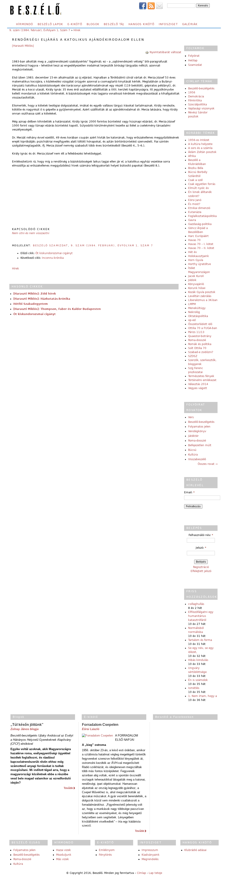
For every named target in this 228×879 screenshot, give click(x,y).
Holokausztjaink (198, 256)
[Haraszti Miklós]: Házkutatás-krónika (41, 298)
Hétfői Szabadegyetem (30, 303)
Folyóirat (194, 55)
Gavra (192, 220)
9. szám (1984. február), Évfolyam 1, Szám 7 (39, 30)
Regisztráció (201, 567)
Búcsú (192, 450)
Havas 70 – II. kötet (201, 248)
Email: (189, 492)
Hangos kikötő (141, 24)
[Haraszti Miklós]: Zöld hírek (34, 293)
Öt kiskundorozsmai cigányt (54, 253)
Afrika (192, 156)
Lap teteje (155, 873)
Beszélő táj (114, 24)
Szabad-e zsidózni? (200, 352)
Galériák (190, 24)
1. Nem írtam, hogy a (202, 696)
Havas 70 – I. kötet (200, 244)
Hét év (192, 252)
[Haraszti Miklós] (23, 45)
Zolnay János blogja (24, 729)
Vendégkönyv (197, 431)
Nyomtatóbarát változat (165, 52)
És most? (194, 204)
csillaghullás (196, 604)
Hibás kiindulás (198, 660)
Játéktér (193, 435)
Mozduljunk (63, 854)
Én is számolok (198, 680)
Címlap (141, 873)
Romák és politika (199, 344)
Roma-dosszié (197, 340)
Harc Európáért (198, 236)
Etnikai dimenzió (199, 208)
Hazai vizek (63, 850)
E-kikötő (74, 24)
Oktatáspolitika (198, 316)
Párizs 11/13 (196, 332)
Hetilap (192, 60)
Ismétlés (193, 688)
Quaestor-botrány (199, 336)
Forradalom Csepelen (100, 724)
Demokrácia (196, 96)
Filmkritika (195, 100)
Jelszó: (201, 547)
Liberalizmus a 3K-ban (203, 300)
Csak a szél (195, 180)
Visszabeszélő (197, 459)
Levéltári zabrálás (199, 296)
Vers (191, 417)
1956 (191, 92)
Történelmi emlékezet (202, 380)
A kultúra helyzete (200, 144)
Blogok (93, 24)
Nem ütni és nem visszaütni (30, 233)
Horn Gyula (195, 260)
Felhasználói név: (201, 535)
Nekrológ (194, 312)
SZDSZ (192, 356)
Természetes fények (201, 376)
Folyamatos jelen (199, 426)
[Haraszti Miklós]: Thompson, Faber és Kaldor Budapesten (57, 309)
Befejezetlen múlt (199, 445)
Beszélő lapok (50, 24)
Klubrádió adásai (195, 850)
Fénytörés (105, 854)
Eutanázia (194, 212)
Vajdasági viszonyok (201, 108)
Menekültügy (197, 308)
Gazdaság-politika (200, 224)
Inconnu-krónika (53, 257)
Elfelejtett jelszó (201, 571)
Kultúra (193, 454)
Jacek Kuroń (196, 276)
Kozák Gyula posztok (201, 292)
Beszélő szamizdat (50, 245)
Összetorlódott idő (200, 324)
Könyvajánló (196, 284)
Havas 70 (194, 240)
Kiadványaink (150, 854)
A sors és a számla (200, 148)
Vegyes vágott (197, 388)
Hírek (76, 30)
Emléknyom (107, 850)
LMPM (192, 304)
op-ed (192, 320)
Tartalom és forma (200, 640)
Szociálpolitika (197, 104)
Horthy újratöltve (199, 264)
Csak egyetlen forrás (201, 184)
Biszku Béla (195, 168)
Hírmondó (24, 24)
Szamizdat (195, 64)
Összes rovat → (208, 464)
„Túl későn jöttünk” (26, 724)
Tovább (68, 788)
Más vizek (62, 859)
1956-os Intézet (198, 140)
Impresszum (150, 850)
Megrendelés (150, 859)
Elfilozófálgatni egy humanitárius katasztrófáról (200, 616)
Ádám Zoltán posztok (202, 152)
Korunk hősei (196, 288)
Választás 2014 (198, 384)
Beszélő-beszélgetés (201, 88)
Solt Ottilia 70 (197, 348)
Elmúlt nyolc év (198, 188)
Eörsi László (90, 729)
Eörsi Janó (194, 200)
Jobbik (192, 280)
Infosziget (168, 24)
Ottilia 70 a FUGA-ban (202, 328)
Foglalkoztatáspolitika (202, 216)
